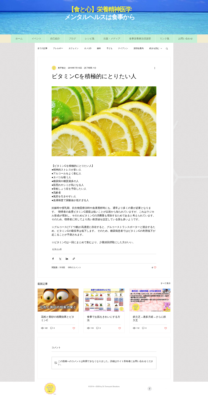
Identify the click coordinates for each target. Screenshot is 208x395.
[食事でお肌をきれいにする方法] (104, 300)
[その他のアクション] (154, 68)
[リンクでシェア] (73, 258)
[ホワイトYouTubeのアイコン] (160, 389)
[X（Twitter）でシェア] (60, 258)
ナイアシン (123, 48)
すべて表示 (166, 283)
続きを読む (154, 48)
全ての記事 (42, 48)
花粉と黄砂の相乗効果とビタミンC (57, 318)
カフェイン (74, 48)
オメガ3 (87, 48)
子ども (109, 48)
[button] (89, 38)
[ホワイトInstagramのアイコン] (166, 389)
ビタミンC (57, 249)
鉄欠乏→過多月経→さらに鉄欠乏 (149, 318)
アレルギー (58, 48)
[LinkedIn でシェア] (67, 258)
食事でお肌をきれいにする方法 (103, 318)
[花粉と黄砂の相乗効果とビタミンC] (58, 300)
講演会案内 (139, 48)
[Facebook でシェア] (53, 258)
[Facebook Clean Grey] (149, 389)
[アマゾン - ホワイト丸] (144, 389)
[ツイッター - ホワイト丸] (155, 389)
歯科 (99, 48)
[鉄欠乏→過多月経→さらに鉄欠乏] (149, 300)
